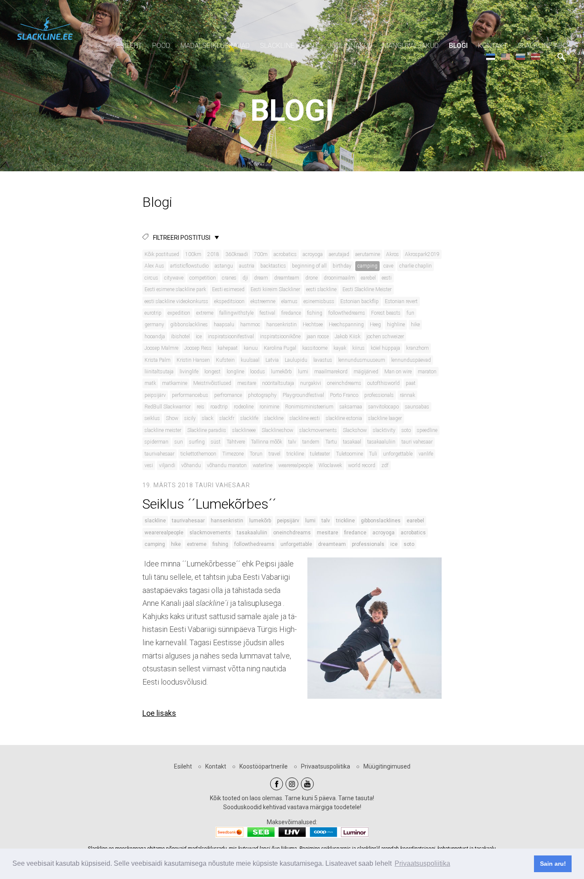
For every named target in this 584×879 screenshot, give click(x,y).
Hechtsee (313, 325)
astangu (224, 266)
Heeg (375, 325)
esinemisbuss (319, 301)
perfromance (228, 395)
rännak (407, 395)
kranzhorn (417, 348)
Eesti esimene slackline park (175, 289)
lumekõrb (281, 372)
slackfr (226, 418)
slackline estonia (344, 418)
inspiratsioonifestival (231, 337)
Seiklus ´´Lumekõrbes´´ (209, 504)
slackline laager (385, 418)
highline (396, 325)
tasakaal (352, 442)
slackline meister (163, 430)
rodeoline (244, 407)
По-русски (520, 56)
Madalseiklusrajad (215, 46)
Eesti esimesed (228, 289)
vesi (149, 465)
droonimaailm (339, 278)
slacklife (249, 418)
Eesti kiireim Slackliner (275, 289)
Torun (256, 454)
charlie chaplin (415, 266)
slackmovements (318, 430)
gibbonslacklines (189, 325)
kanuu (251, 348)
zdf (385, 465)
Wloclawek (330, 465)
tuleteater (320, 454)
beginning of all (309, 266)
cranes (229, 278)
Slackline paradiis (206, 430)
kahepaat (228, 348)
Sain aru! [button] (553, 863)
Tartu (331, 442)
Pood (161, 46)
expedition (179, 313)
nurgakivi (310, 383)
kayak (339, 348)
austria (246, 266)
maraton (427, 372)
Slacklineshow (277, 430)
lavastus (322, 360)
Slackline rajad (288, 46)
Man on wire (398, 372)
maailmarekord (331, 372)
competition (202, 278)
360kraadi (236, 254)
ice (199, 337)
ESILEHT (129, 46)
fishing (314, 313)
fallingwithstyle (236, 313)
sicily (190, 418)
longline (235, 372)
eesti (387, 278)
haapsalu (224, 325)
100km (193, 254)
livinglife (189, 372)
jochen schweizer (385, 337)
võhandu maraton (227, 465)
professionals (379, 395)
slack (207, 418)
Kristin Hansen (193, 360)
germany (154, 325)
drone (311, 278)
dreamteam (286, 278)
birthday (342, 266)
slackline (273, 418)
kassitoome (314, 348)
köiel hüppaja (385, 348)
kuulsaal (250, 360)
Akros (392, 254)
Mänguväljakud (411, 46)
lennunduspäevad (411, 360)
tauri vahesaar (417, 442)
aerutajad (339, 254)
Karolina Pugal (280, 348)
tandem (310, 442)
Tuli (373, 454)
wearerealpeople (295, 465)
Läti (535, 56)
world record (361, 465)
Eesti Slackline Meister (367, 289)
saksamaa (350, 407)
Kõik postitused (162, 254)
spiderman (156, 442)
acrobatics (285, 254)
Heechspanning (346, 325)
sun (178, 442)
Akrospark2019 (422, 254)
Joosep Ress (198, 348)
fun (410, 313)
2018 (213, 254)
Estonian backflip (359, 301)
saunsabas (417, 407)
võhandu (191, 465)
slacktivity (384, 430)
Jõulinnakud (349, 46)
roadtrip (219, 407)
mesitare (246, 383)
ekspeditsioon (229, 301)
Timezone (233, 454)
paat (411, 383)
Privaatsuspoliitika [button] (422, 863)
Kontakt (492, 46)
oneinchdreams (344, 383)
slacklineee (244, 430)
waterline (262, 465)
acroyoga (313, 254)
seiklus (152, 418)
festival (267, 313)
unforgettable (398, 454)
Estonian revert (401, 301)
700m (261, 254)
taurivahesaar (159, 454)
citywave (173, 278)
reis (200, 407)
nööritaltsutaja (278, 383)
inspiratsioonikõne (280, 337)
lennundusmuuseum (361, 360)
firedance (291, 313)
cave (388, 266)
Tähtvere (236, 442)
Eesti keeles (490, 56)
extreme (204, 313)
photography (262, 395)
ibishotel (180, 337)
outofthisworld (383, 383)
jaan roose (318, 337)
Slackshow (355, 430)
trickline (295, 454)
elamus (289, 301)
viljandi (167, 465)
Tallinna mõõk (266, 442)
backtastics (273, 266)
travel (274, 454)
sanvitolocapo (383, 407)
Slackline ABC (542, 46)
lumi (303, 372)
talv (292, 442)
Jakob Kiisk (347, 337)
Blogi (458, 46)
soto (406, 430)
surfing (197, 442)
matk (150, 383)
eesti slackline (321, 289)
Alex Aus (154, 266)
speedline (427, 430)
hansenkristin (281, 325)
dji (245, 278)
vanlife (426, 454)
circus (151, 278)
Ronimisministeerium (309, 407)
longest (212, 372)
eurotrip (153, 313)
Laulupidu (296, 360)
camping (367, 266)
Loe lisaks (159, 713)
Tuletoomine (349, 454)
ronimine (269, 407)
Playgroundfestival (303, 395)
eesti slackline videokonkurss (176, 301)
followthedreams (346, 313)
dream (261, 278)
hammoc (250, 325)
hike (415, 325)
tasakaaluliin (381, 442)
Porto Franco (344, 395)
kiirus (358, 348)
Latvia (272, 360)
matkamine (174, 383)
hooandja (155, 337)
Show (172, 418)
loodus (257, 372)
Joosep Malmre (161, 348)
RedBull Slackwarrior (168, 407)
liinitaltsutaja (159, 372)
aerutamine (367, 254)
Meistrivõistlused (212, 383)
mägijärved (366, 372)
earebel (368, 278)
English (505, 56)
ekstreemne (263, 301)
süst (216, 442)
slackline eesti (304, 418)
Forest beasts (386, 313)
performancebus (190, 395)
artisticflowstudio (189, 266)
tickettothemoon (198, 454)
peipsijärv (155, 395)
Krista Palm (158, 360)
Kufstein (225, 360)
